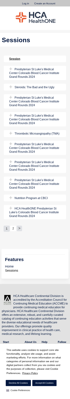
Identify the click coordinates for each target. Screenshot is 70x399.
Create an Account (44, 3)
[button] (18, 390)
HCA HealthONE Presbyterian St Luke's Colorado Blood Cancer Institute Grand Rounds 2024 (34, 212)
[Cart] (59, 5)
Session (14, 58)
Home (9, 266)
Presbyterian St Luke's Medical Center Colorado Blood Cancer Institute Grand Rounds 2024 (34, 73)
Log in (25, 3)
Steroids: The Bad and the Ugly (34, 87)
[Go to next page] (19, 228)
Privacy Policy (30, 373)
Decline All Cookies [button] (18, 383)
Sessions (11, 270)
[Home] (35, 17)
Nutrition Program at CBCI (31, 198)
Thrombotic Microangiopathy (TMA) (37, 133)
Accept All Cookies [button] (44, 383)
